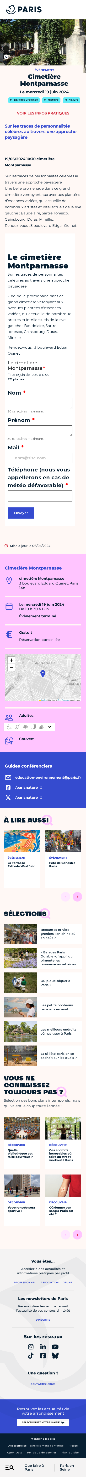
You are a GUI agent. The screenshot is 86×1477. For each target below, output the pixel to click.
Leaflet (44, 700)
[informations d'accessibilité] (29, 727)
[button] (42, 674)
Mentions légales (43, 1438)
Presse (73, 1445)
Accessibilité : (36, 1445)
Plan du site (70, 1452)
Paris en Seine (67, 1468)
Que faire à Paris (34, 1468)
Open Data (14, 1452)
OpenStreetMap (64, 700)
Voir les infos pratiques (43, 113)
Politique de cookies (42, 1452)
